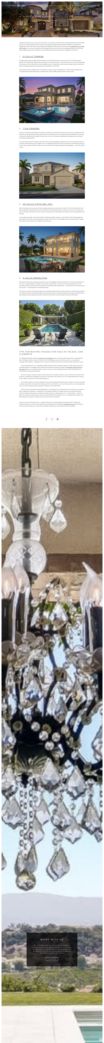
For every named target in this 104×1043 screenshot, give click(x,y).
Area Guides (71, 5)
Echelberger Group (69, 404)
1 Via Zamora (31, 128)
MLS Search (62, 5)
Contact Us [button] (52, 959)
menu (95, 5)
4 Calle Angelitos (35, 278)
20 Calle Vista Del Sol (38, 204)
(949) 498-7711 (88, 5)
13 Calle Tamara (33, 56)
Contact (79, 5)
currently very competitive (45, 358)
